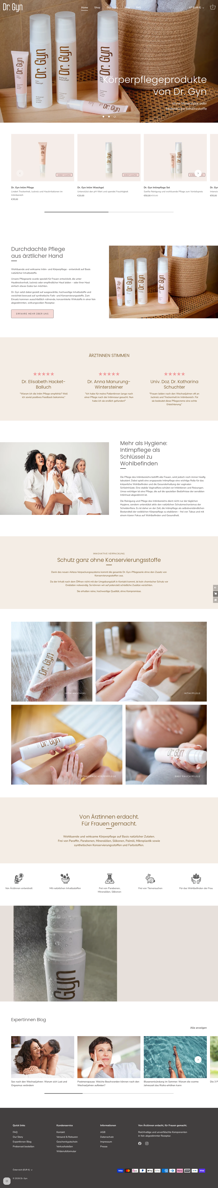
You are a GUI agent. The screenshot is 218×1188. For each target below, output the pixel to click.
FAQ (138, 7)
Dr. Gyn (23, 1178)
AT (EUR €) (195, 7)
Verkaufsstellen (64, 1146)
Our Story (112, 7)
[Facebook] (139, 1143)
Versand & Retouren (67, 1136)
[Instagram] (146, 1143)
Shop (97, 7)
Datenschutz (107, 1136)
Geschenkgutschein (67, 1141)
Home (84, 7)
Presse (103, 1146)
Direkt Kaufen (64, 175)
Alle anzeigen (198, 1028)
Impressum (106, 1141)
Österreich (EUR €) (21, 1170)
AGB (102, 1132)
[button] (103, 116)
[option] (109, 61)
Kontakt (60, 1132)
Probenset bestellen (23, 1146)
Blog (127, 7)
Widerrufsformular (66, 1151)
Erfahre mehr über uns (32, 313)
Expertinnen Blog (22, 1141)
